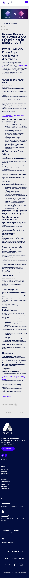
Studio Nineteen (17, 574)
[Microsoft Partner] (3, 538)
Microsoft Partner (8, 543)
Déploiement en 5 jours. (10, 530)
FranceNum (5, 504)
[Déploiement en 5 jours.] (3, 526)
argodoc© (5, 516)
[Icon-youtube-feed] (6, 455)
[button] (16, 23)
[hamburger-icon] (26, 2)
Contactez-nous (6, 396)
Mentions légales (21, 572)
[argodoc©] (3, 511)
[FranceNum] (3, 499)
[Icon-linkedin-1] (2, 455)
